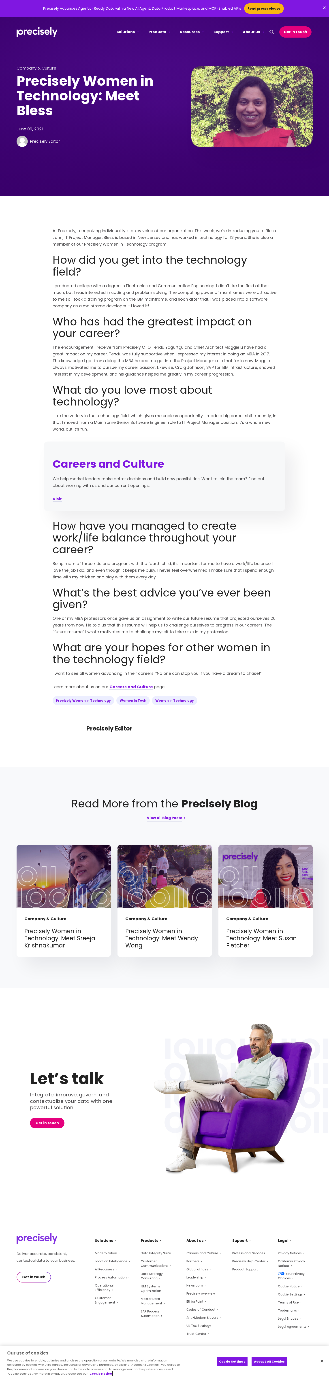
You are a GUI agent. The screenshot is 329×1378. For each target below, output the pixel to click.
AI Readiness (104, 1269)
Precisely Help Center (248, 1261)
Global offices (197, 1269)
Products (157, 31)
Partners (192, 1261)
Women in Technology (174, 700)
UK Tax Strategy (198, 1325)
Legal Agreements (292, 1326)
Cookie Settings (290, 1294)
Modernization (106, 1253)
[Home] (37, 32)
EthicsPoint (194, 1301)
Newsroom (194, 1285)
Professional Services (248, 1253)
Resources (190, 31)
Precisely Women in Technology (83, 700)
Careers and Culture (108, 464)
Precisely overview (200, 1293)
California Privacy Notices (291, 1263)
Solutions (126, 31)
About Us (251, 31)
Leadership (194, 1277)
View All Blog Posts (164, 818)
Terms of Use (288, 1302)
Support (221, 31)
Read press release (264, 8)
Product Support (245, 1269)
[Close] (322, 1361)
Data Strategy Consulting (152, 1276)
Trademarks (287, 1310)
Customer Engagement (105, 1300)
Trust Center (196, 1333)
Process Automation (111, 1277)
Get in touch (295, 31)
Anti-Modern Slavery (202, 1317)
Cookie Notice (289, 1286)
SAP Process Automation (150, 1313)
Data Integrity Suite (156, 1253)
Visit (57, 499)
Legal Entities (288, 1318)
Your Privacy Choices (291, 1276)
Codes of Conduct (201, 1309)
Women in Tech (133, 700)
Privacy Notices (290, 1253)
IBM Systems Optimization (151, 1288)
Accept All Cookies (269, 1361)
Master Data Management (151, 1301)
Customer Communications (154, 1263)
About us (194, 1240)
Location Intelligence (111, 1261)
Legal (283, 1240)
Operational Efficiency (104, 1287)
